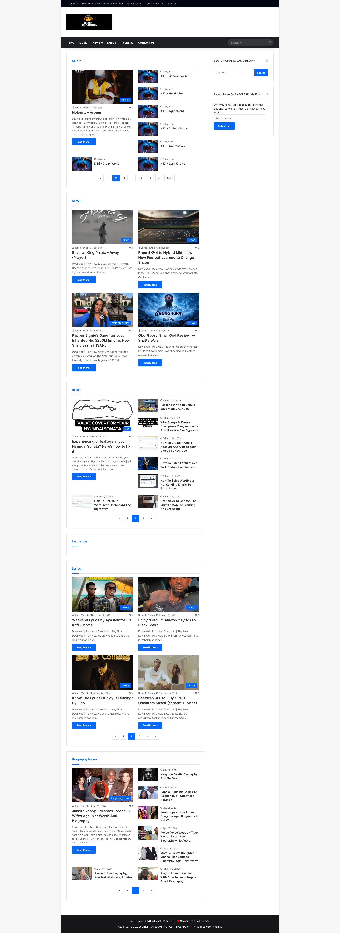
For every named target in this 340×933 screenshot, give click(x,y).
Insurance (127, 42)
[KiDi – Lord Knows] (148, 164)
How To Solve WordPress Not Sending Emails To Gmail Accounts (177, 484)
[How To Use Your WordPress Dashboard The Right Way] (82, 501)
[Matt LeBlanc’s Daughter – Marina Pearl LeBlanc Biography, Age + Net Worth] (148, 853)
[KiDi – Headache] (148, 93)
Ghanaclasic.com (189, 921)
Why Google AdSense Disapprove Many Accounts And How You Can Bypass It (179, 426)
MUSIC (83, 42)
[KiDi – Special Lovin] (148, 76)
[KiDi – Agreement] (148, 111)
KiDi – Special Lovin (173, 76)
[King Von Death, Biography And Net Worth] (148, 774)
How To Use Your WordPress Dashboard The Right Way (112, 505)
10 (141, 178)
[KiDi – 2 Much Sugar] (148, 129)
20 (150, 178)
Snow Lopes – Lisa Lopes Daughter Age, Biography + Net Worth (179, 816)
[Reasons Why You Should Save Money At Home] (148, 405)
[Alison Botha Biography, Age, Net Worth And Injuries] (82, 873)
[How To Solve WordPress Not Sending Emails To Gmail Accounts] (148, 481)
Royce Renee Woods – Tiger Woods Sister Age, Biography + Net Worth (179, 836)
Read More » (83, 141)
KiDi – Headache (171, 93)
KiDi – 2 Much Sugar (174, 128)
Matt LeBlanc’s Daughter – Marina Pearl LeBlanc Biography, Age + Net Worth (179, 857)
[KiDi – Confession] (148, 146)
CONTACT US (146, 42)
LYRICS (111, 42)
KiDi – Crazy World (106, 163)
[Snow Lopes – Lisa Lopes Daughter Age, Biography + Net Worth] (148, 812)
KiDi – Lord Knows (172, 163)
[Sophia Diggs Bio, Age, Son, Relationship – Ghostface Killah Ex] (148, 792)
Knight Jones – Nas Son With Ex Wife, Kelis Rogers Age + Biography (178, 877)
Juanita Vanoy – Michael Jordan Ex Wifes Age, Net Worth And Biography (101, 816)
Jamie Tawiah (82, 107)
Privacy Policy (134, 3)
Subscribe (224, 126)
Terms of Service (155, 3)
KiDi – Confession (172, 146)
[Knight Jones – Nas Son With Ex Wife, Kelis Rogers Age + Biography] (148, 873)
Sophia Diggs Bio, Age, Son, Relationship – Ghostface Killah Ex (179, 796)
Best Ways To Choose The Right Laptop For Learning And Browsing (178, 505)
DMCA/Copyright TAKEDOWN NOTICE (103, 3)
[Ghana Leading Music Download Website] (89, 22)
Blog (71, 42)
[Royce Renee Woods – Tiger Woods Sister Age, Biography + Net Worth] (148, 833)
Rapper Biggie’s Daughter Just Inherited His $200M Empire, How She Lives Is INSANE (101, 340)
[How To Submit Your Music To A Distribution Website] (148, 463)
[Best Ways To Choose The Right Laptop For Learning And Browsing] (148, 501)
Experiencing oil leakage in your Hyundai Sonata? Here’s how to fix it (101, 446)
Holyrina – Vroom (86, 112)
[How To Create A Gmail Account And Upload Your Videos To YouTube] (148, 443)
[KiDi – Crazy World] (82, 164)
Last (169, 178)
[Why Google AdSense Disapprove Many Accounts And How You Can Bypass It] (148, 422)
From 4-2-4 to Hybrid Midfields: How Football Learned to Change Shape (166, 257)
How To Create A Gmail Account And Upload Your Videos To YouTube (178, 446)
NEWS (96, 42)
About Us (73, 3)
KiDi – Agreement (172, 111)
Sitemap (172, 3)
